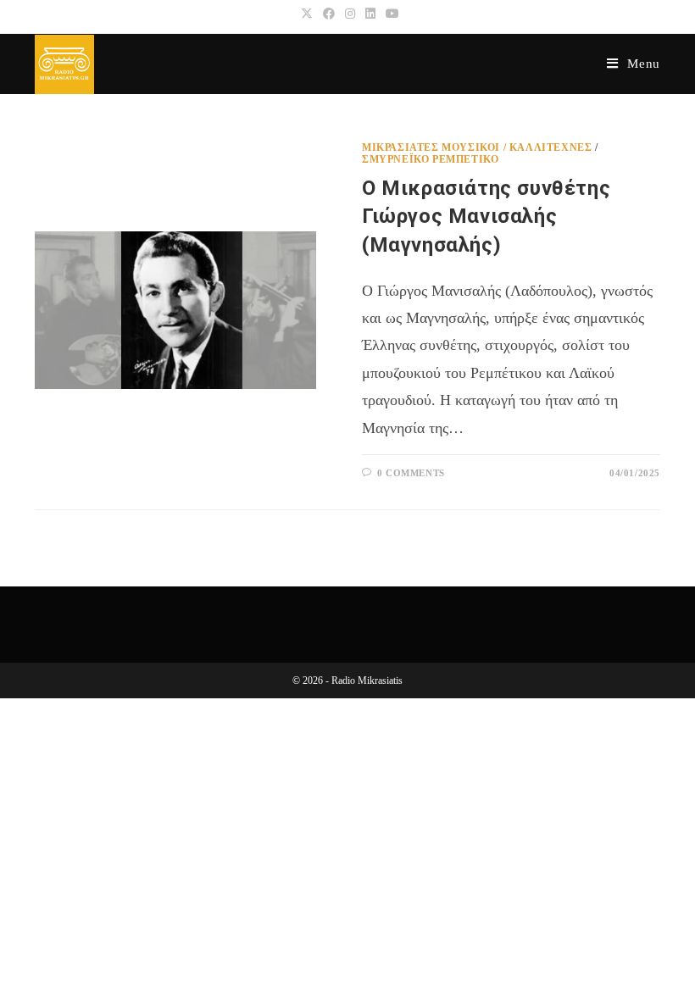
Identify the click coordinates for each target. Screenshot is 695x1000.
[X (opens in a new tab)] (307, 14)
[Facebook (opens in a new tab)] (329, 14)
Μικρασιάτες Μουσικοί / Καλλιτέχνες (477, 147)
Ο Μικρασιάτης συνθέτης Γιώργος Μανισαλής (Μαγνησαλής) (486, 216)
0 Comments (411, 473)
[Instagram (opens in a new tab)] (350, 14)
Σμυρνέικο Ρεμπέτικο (430, 159)
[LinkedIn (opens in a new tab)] (370, 14)
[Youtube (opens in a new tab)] (390, 14)
